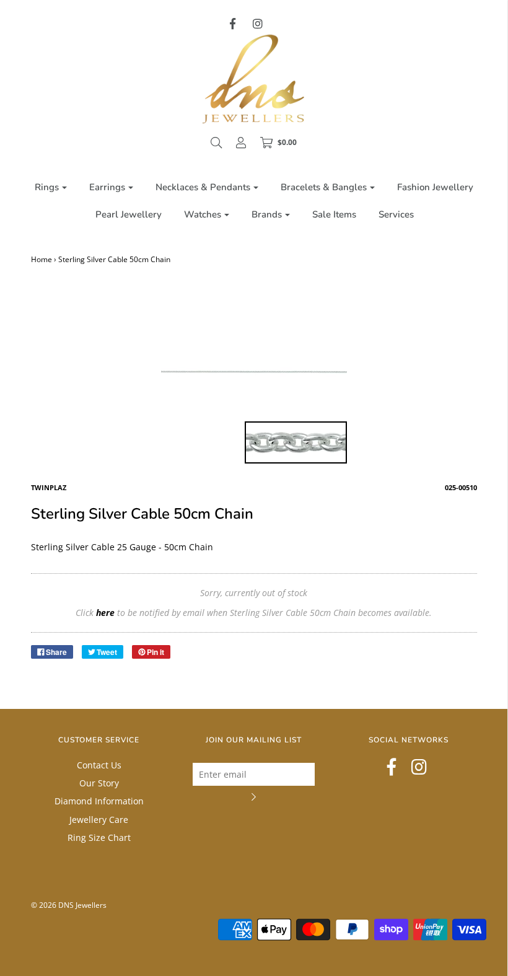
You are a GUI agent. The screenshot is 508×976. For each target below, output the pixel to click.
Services (396, 214)
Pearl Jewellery (128, 214)
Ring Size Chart (99, 837)
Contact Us (99, 765)
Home (41, 259)
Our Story (99, 783)
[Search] (216, 142)
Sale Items (334, 214)
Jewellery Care (98, 819)
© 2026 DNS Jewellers (69, 905)
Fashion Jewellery (435, 187)
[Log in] (241, 142)
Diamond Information (99, 801)
